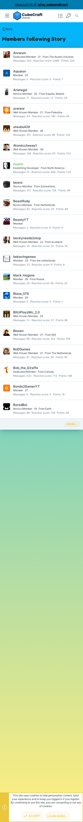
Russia (40, 279)
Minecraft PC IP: (41, 4)
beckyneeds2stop (27, 238)
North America (55, 168)
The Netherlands (61, 353)
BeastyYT (21, 220)
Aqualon (19, 71)
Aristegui (20, 90)
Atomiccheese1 (25, 145)
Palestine (56, 112)
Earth (48, 408)
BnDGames (21, 349)
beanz (18, 182)
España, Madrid (55, 93)
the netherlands (46, 260)
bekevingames (24, 257)
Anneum (19, 53)
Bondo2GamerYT (26, 386)
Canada (49, 371)
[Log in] (68, 16)
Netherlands (48, 205)
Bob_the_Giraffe (25, 368)
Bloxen (18, 331)
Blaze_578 (21, 294)
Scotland (57, 242)
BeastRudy (21, 201)
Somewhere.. (48, 186)
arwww (19, 108)
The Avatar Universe (61, 56)
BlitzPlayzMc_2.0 (26, 312)
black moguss (23, 275)
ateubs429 (21, 127)
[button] (7, 15)
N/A (54, 334)
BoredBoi (20, 405)
